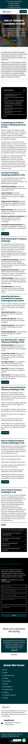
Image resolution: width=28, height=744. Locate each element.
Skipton (6, 692)
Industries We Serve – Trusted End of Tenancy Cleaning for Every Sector (13, 102)
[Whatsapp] (24, 740)
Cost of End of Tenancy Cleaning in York (14, 114)
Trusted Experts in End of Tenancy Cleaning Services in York (12, 95)
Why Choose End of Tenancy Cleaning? (14, 100)
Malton (6, 678)
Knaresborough (9, 675)
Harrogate (7, 681)
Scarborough (8, 689)
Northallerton (8, 687)
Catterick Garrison (10, 695)
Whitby (6, 698)
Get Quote (23, 11)
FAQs (5, 116)
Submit (14, 615)
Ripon (6, 684)
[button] (11, 654)
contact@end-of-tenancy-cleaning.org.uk (13, 723)
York (5, 670)
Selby (6, 673)
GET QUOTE (14, 40)
